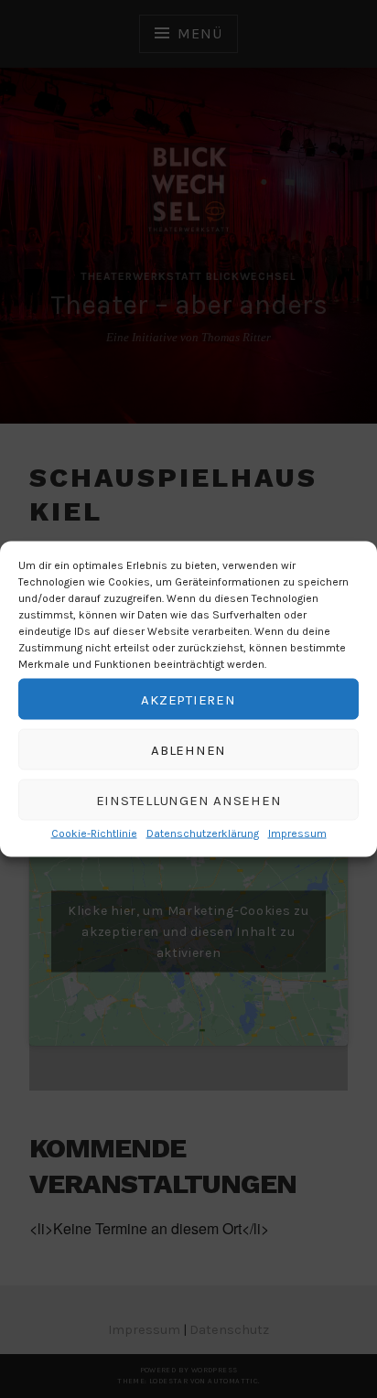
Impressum (297, 833)
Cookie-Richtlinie (94, 833)
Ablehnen (188, 749)
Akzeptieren (188, 699)
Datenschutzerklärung (202, 833)
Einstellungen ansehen (189, 799)
